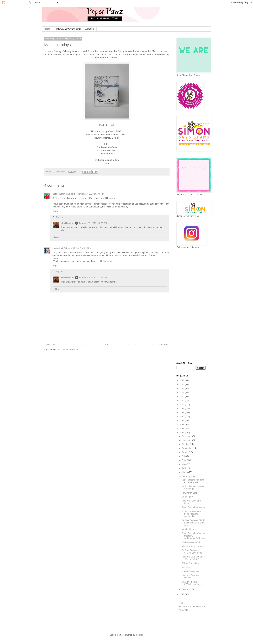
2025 (182, 384)
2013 (182, 432)
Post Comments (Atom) (67, 349)
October (186, 444)
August (185, 452)
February (186, 476)
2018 (182, 412)
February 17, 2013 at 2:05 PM (93, 223)
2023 (182, 392)
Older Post (163, 344)
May (184, 464)
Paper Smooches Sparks (193, 507)
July (184, 456)
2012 (182, 594)
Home (47, 29)
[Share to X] (90, 172)
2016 (182, 420)
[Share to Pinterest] (96, 172)
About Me (89, 29)
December (187, 436)
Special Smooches (190, 571)
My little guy (187, 497)
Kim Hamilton (67, 223)
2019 (182, 408)
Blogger (139, 635)
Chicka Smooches (190, 563)
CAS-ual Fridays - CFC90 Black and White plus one (193, 523)
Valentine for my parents (193, 546)
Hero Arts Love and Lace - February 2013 (193, 558)
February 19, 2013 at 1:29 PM (77, 248)
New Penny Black (190, 493)
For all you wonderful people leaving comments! (191, 514)
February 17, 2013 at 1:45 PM (90, 194)
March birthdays (189, 529)
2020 (182, 404)
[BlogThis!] (86, 172)
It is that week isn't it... (191, 542)
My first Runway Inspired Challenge (193, 487)
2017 (182, 416)
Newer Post (50, 344)
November (187, 440)
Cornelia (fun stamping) (63, 194)
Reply (55, 211)
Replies (59, 217)
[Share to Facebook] (93, 172)
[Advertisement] (191, 305)
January (186, 589)
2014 (182, 428)
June (184, 460)
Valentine (186, 567)
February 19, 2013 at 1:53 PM (93, 278)
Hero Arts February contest (190, 576)
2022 (182, 396)
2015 (182, 425)
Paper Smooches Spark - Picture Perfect (193, 481)
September (187, 448)
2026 (182, 380)
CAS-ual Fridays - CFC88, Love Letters (192, 583)
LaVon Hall (57, 248)
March (185, 472)
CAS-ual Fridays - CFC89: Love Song (192, 551)
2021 (182, 400)
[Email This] (83, 172)
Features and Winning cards (68, 29)
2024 (182, 388)
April (184, 468)
